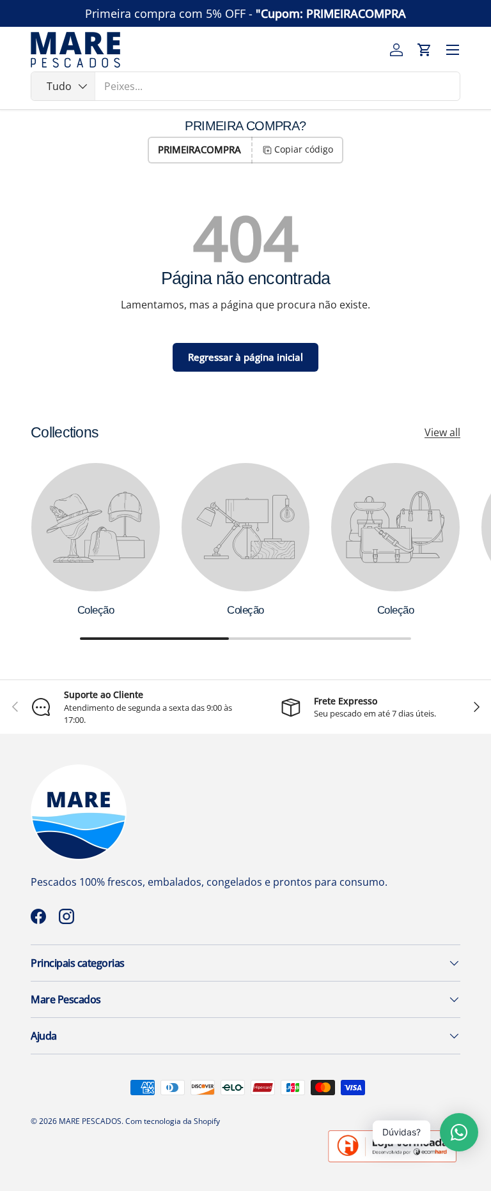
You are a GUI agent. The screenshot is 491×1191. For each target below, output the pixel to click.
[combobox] (245, 86)
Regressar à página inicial (245, 357)
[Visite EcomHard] (392, 1135)
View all (442, 432)
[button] (424, 50)
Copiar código (303, 149)
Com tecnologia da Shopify (172, 1121)
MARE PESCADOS (90, 1121)
